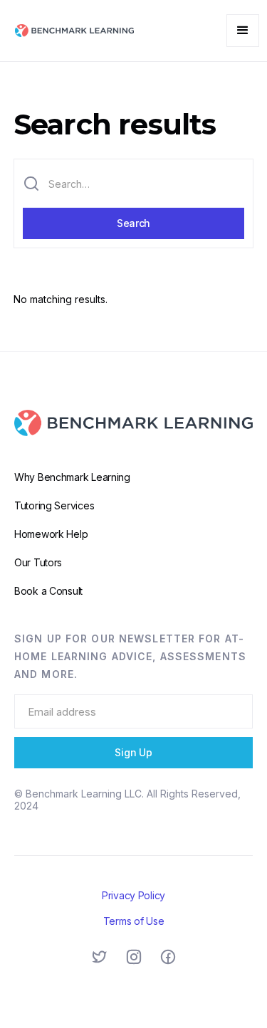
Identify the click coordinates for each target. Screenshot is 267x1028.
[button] (242, 30)
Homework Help (51, 534)
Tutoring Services (54, 505)
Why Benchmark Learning (72, 477)
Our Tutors (38, 562)
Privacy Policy (133, 895)
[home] (70, 31)
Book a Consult (48, 591)
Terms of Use (133, 921)
